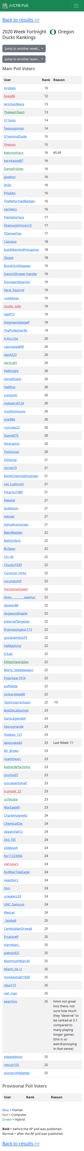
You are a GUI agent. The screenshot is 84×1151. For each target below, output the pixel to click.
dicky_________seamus (19, 597)
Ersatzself (11, 937)
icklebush (11, 848)
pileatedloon (13, 1057)
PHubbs (10, 193)
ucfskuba (11, 799)
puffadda (10, 686)
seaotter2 (11, 880)
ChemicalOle (13, 823)
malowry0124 (14, 403)
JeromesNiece (14, 104)
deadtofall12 (13, 831)
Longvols (10, 395)
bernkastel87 (13, 161)
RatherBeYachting (17, 767)
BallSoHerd (12, 540)
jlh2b (7, 185)
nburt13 (10, 985)
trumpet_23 (12, 791)
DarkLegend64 (15, 718)
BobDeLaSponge (16, 710)
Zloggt (8, 258)
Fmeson (10, 144)
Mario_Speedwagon (18, 670)
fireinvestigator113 (18, 629)
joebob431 (12, 953)
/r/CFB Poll (18, 5)
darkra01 (10, 363)
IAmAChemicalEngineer (21, 476)
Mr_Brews (11, 751)
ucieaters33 (12, 896)
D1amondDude (15, 136)
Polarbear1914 (15, 678)
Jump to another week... (23, 48)
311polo (10, 120)
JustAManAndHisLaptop (21, 249)
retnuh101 (11, 1065)
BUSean (9, 549)
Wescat (9, 912)
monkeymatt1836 (17, 977)
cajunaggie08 (14, 346)
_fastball (10, 920)
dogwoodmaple (15, 613)
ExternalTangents (17, 621)
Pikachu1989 (13, 492)
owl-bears (11, 864)
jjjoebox (9, 177)
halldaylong (12, 646)
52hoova (10, 460)
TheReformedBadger (19, 201)
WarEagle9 (12, 807)
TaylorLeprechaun (17, 702)
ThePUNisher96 (15, 330)
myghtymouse (14, 411)
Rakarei (9, 500)
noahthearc (12, 759)
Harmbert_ (12, 945)
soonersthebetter (17, 1073)
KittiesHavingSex (16, 662)
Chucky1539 (13, 565)
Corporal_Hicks (15, 573)
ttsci (7, 888)
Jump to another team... (23, 59)
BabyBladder (13, 532)
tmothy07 (11, 775)
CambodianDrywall (18, 928)
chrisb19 (10, 468)
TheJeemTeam (14, 112)
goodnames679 (15, 637)
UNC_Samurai (14, 904)
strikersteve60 (14, 694)
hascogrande (13, 726)
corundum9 (12, 581)
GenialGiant (12, 379)
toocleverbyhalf (15, 783)
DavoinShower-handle (20, 274)
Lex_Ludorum (14, 484)
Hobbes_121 (13, 734)
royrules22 (12, 427)
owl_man (10, 993)
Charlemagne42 (15, 815)
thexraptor (12, 443)
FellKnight (11, 371)
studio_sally (12, 306)
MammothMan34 (17, 961)
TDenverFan (13, 233)
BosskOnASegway (17, 266)
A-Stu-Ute (11, 338)
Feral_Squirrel (14, 290)
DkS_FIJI (9, 840)
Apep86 (9, 96)
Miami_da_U (13, 969)
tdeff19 (9, 314)
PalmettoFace (14, 217)
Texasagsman (14, 128)
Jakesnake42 (13, 743)
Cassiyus (10, 241)
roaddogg (11, 298)
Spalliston (11, 508)
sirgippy (10, 88)
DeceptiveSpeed (16, 589)
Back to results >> (20, 20)
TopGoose (11, 452)
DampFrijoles (13, 169)
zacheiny (10, 209)
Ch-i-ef (8, 557)
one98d (9, 419)
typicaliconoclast (16, 524)
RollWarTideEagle (17, 872)
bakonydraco (13, 152)
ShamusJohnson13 (17, 225)
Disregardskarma (17, 282)
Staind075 (11, 435)
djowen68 (11, 605)
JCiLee (8, 654)
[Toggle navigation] (76, 6)
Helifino (9, 387)
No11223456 (13, 856)
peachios (10, 1001)
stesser (9, 516)
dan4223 (10, 355)
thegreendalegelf (16, 322)
